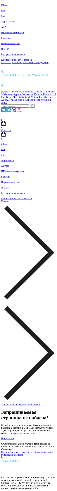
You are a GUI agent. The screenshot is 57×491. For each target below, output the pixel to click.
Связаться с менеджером (35, 62)
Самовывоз (35, 452)
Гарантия (24, 452)
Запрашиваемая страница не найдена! (20, 404)
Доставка (14, 452)
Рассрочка (17, 62)
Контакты (6, 62)
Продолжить (7, 438)
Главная (5, 201)
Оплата (5, 452)
